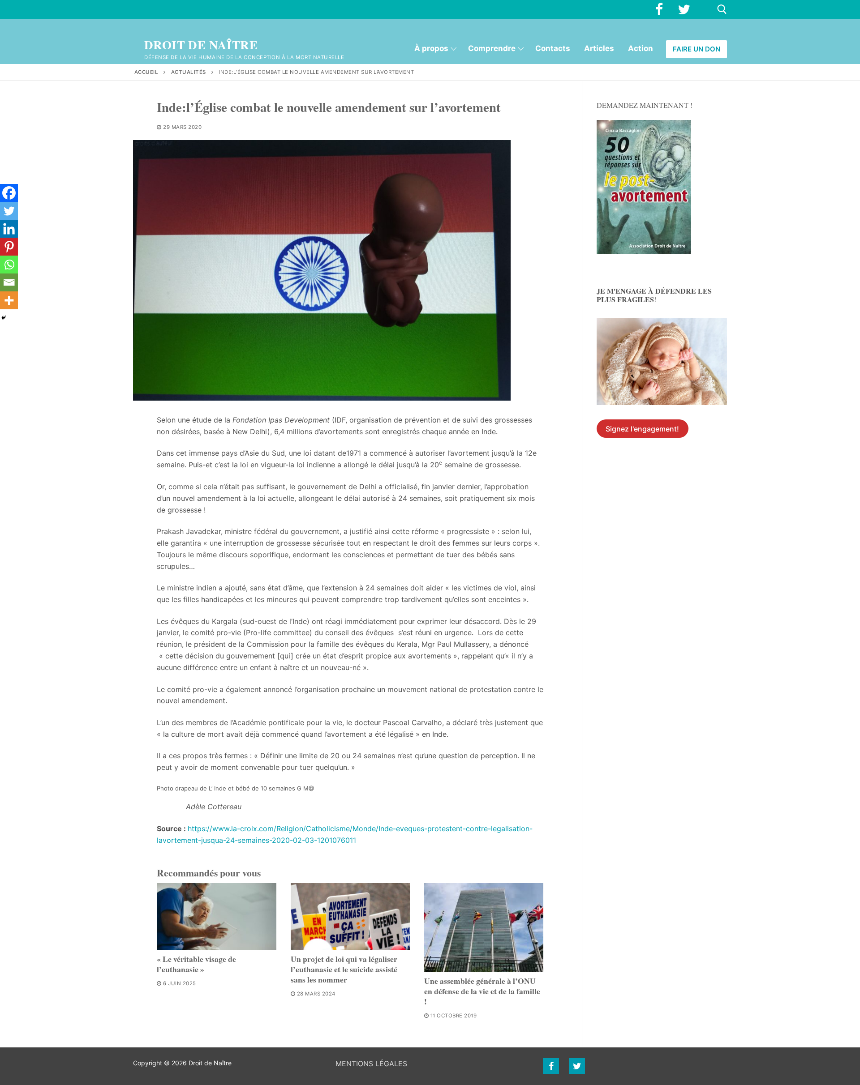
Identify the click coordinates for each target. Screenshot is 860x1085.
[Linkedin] (9, 229)
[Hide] (3, 317)
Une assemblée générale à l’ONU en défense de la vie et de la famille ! (482, 991)
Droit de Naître (201, 45)
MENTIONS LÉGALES (371, 1063)
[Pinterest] (9, 247)
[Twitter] (684, 9)
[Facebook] (658, 9)
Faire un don (696, 49)
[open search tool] (722, 9)
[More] (9, 300)
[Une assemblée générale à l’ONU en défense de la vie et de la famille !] (483, 927)
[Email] (9, 282)
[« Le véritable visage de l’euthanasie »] (216, 916)
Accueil (146, 72)
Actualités (188, 72)
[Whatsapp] (9, 264)
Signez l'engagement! (642, 428)
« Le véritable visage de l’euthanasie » (196, 964)
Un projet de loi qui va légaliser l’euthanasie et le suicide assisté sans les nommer (344, 969)
